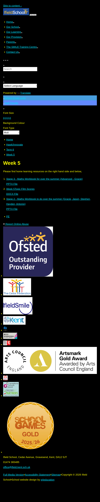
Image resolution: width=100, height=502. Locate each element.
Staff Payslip (11, 103)
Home (9, 139)
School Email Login (15, 97)
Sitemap (56, 474)
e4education (47, 479)
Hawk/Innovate (14, 144)
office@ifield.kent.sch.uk (16, 467)
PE (8, 216)
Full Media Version (13, 474)
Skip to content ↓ (12, 5)
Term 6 (10, 149)
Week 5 (10, 154)
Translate (25, 92)
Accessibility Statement (37, 474)
